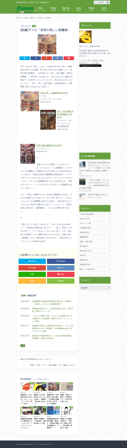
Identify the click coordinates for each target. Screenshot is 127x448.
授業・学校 (66, 8)
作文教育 (53, 8)
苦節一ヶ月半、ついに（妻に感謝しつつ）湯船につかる (51, 365)
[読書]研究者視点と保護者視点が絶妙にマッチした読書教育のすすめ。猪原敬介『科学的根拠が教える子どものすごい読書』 (52, 328)
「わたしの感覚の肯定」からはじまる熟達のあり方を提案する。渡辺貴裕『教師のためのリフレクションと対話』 (52, 318)
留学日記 (104, 8)
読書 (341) (84, 260)
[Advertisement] (95, 110)
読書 (92, 8)
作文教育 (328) (85, 228)
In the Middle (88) (86, 214)
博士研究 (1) (84, 232)
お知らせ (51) (85, 219)
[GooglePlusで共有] (47, 58)
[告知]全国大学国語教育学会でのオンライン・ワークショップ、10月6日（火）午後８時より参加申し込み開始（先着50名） (94, 167)
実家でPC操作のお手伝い (98, 195)
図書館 (78, 8)
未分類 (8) (83, 246)
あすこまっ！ (33, 444)
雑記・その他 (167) (87, 269)
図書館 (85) (84, 237)
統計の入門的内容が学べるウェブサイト (36, 359)
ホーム (20, 18)
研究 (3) (83, 255)
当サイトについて (40, 8)
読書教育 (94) (85, 264)
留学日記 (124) (85, 251)
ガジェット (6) (85, 223)
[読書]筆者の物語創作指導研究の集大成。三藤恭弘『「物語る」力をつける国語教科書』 (51, 302)
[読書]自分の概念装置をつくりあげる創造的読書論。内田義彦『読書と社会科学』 (52, 337)
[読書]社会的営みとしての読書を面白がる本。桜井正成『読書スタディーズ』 (52, 309)
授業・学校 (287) (86, 241)
